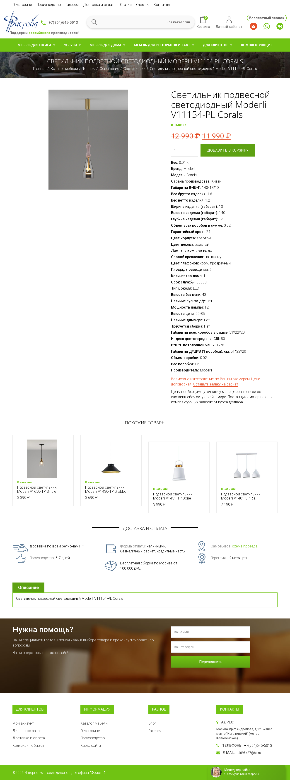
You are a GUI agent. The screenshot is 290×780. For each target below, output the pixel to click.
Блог (152, 723)
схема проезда (245, 546)
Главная (39, 69)
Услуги (70, 45)
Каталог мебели (64, 69)
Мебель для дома (105, 45)
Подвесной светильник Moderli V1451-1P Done (172, 496)
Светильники (134, 69)
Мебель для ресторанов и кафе (162, 45)
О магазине (22, 4)
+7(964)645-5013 (63, 22)
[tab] (29, 588)
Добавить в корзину (228, 150)
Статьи (126, 4)
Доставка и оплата (99, 4)
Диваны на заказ (26, 731)
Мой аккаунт (23, 723)
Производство (48, 4)
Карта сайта (90, 745)
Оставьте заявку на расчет (215, 384)
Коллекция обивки (28, 745)
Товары (88, 69)
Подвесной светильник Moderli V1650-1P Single (36, 489)
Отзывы (142, 4)
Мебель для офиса (34, 45)
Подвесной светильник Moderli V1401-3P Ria (240, 496)
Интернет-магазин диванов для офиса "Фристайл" (66, 772)
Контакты (162, 4)
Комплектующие (256, 45)
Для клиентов (215, 45)
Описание (28, 587)
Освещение (109, 69)
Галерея (72, 4)
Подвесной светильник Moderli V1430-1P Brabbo (105, 489)
